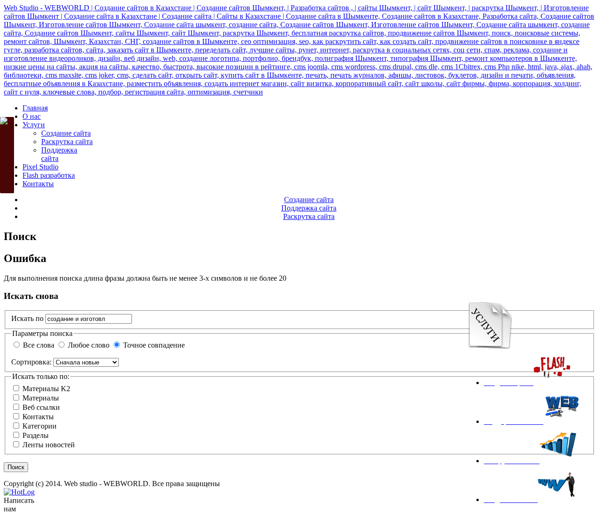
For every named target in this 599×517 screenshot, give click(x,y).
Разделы (35, 435)
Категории (39, 426)
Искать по (28, 318)
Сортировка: (31, 362)
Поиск (15, 467)
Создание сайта (309, 200)
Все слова (38, 345)
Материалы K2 (46, 389)
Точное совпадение (154, 345)
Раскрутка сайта (309, 216)
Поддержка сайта (308, 208)
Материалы (40, 398)
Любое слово (89, 345)
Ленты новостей (48, 445)
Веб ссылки (41, 407)
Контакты (38, 417)
